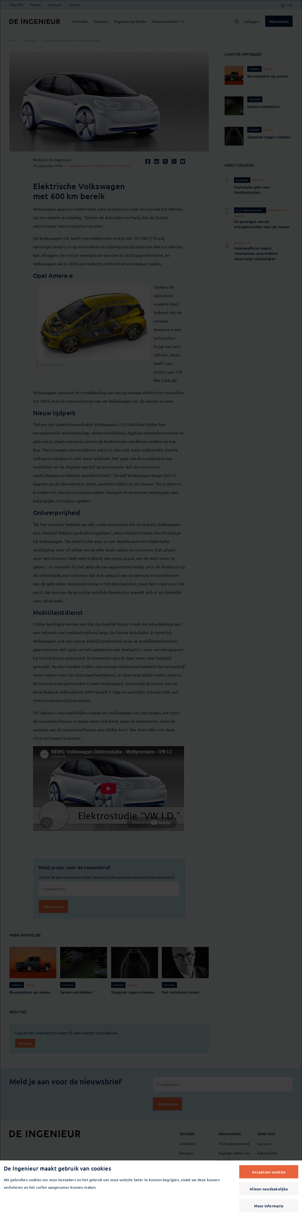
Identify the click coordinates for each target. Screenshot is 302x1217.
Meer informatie (268, 1205)
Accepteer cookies (268, 1171)
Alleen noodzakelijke (269, 1188)
